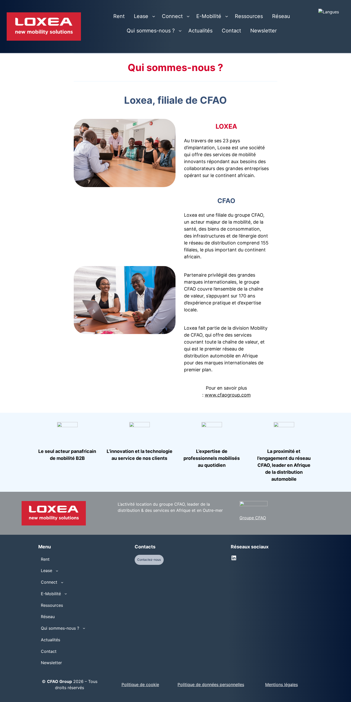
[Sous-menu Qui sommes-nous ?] (180, 30)
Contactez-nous (149, 559)
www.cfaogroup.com (228, 395)
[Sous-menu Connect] (188, 16)
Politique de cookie (140, 684)
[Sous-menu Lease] (153, 16)
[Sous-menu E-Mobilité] (226, 16)
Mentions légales (281, 684)
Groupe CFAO (252, 517)
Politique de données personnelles (211, 684)
